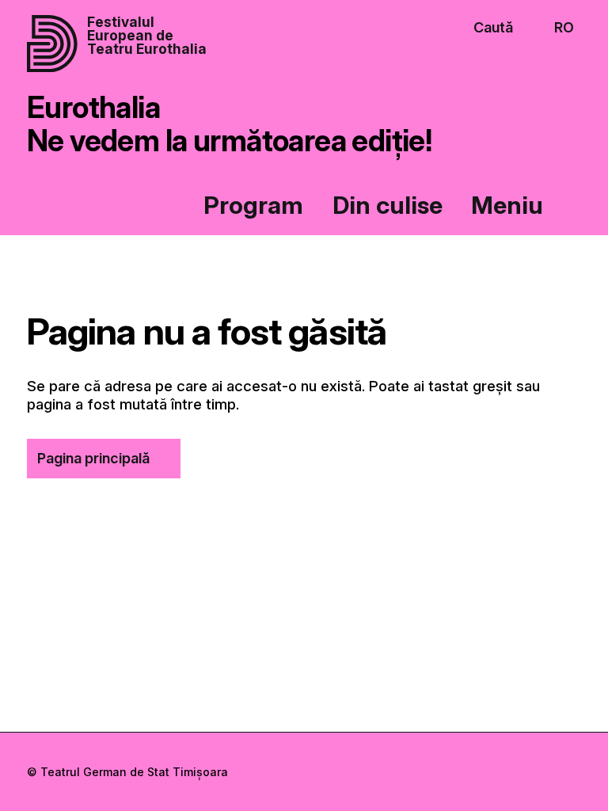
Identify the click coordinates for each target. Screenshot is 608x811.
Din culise (387, 204)
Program (253, 204)
